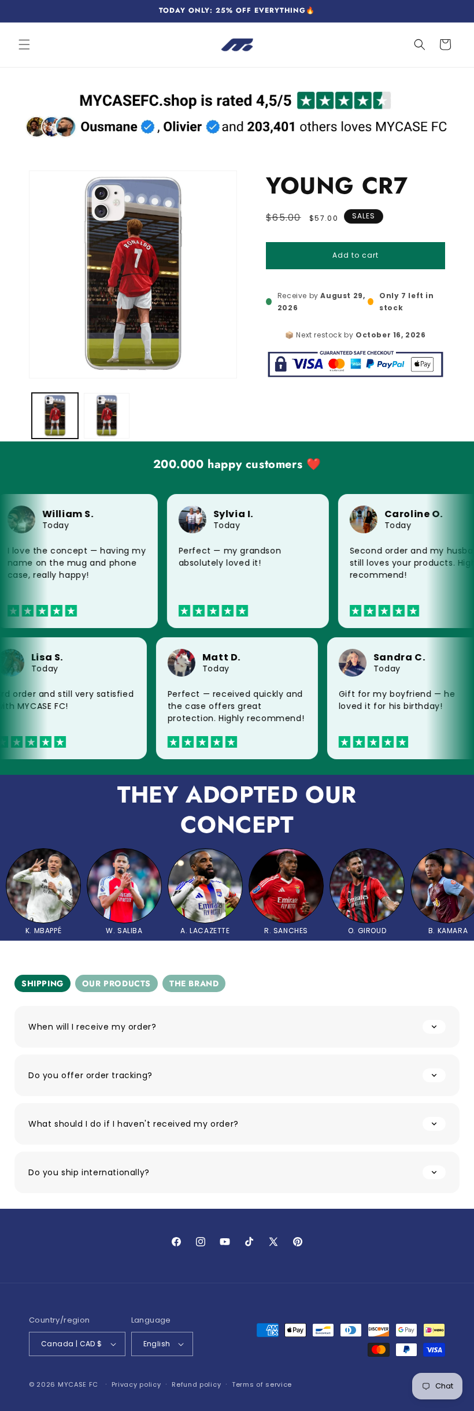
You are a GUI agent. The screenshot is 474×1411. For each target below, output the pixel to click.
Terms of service (262, 1384)
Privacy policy (136, 1384)
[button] (24, 44)
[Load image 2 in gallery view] (107, 416)
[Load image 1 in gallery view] (55, 416)
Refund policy (196, 1384)
